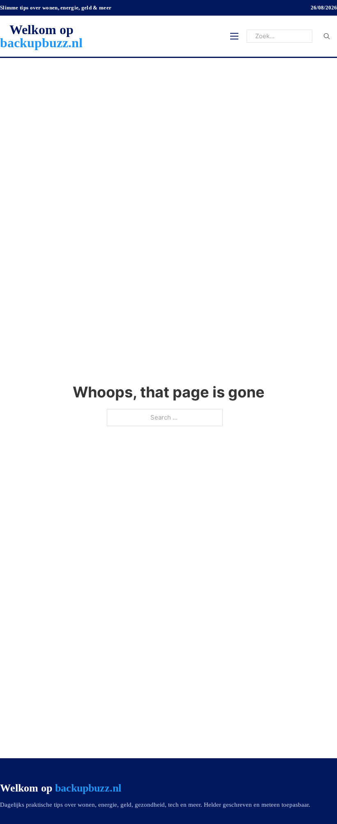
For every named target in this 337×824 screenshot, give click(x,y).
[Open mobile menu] (234, 36)
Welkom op (41, 36)
